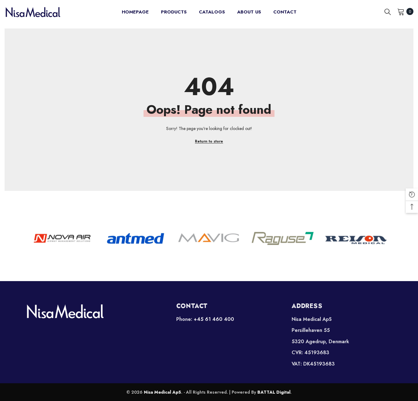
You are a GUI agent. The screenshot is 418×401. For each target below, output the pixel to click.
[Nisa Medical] (93, 311)
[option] (62, 238)
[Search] (388, 11)
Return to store (209, 141)
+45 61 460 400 (214, 319)
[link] (62, 238)
